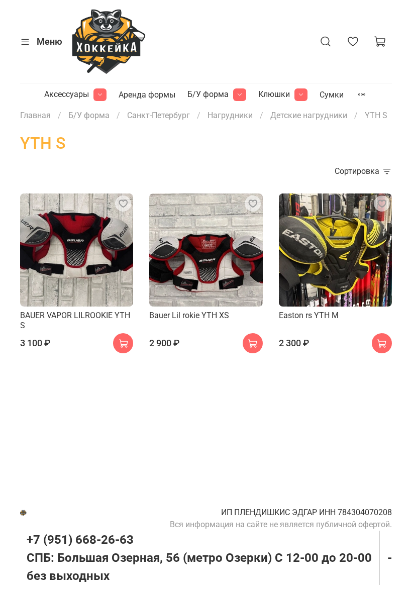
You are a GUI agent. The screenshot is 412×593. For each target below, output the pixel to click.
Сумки (332, 95)
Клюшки (274, 94)
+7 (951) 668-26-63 (80, 540)
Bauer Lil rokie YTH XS (189, 315)
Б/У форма (208, 94)
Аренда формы (147, 95)
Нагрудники (230, 115)
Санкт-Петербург (158, 115)
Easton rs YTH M (309, 315)
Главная (35, 115)
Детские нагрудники (308, 115)
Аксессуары (66, 94)
